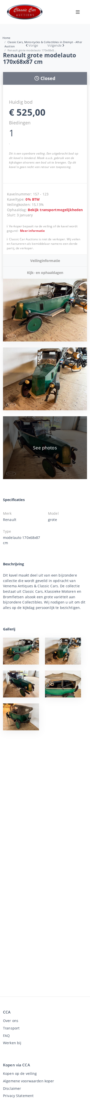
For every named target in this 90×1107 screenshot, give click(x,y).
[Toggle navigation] (77, 11)
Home (6, 38)
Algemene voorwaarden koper (28, 1081)
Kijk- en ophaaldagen (45, 272)
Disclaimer (12, 1088)
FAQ (6, 1035)
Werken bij (12, 1042)
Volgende (55, 45)
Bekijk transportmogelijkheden (55, 209)
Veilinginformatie (45, 260)
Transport (11, 1028)
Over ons (10, 1020)
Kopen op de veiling (20, 1073)
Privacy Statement (18, 1095)
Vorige (33, 45)
